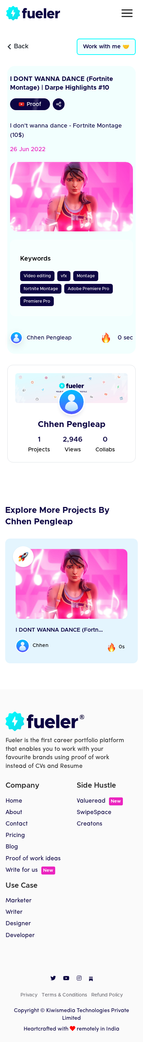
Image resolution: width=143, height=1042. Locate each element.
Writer (14, 912)
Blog (12, 847)
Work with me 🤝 (106, 46)
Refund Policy (107, 995)
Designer (18, 924)
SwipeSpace (94, 812)
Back (21, 46)
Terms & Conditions (64, 995)
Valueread (99, 801)
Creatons (89, 824)
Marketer (19, 901)
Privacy (28, 995)
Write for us (29, 870)
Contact (17, 824)
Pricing (15, 835)
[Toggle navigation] (127, 13)
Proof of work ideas (33, 859)
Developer (20, 935)
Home (14, 801)
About (14, 812)
